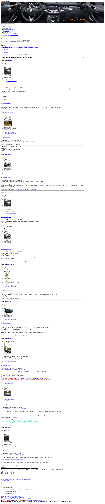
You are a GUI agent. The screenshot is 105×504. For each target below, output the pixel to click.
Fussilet (9, 500)
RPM (8, 427)
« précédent (3, 49)
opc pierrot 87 (10, 338)
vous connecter (8, 38)
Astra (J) (11, 47)
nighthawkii (10, 383)
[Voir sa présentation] (11, 81)
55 (20, 54)
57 (22, 54)
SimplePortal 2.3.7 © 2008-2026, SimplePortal (12, 497)
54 (18, 54)
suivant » (8, 49)
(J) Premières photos (33, 47)
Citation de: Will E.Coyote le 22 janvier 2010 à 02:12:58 (13, 408)
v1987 (15, 501)
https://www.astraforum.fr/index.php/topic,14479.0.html (23, 189)
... (17, 54)
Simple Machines (18, 496)
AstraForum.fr (4, 47)
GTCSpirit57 (39, 500)
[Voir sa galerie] (10, 79)
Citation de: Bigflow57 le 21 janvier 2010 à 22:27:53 (13, 369)
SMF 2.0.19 (3, 496)
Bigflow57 (9, 154)
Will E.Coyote (10, 264)
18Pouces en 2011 (22, 501)
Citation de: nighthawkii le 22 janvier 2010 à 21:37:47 (13, 459)
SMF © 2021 (10, 496)
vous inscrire (17, 38)
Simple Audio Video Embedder (8, 498)
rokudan (9, 301)
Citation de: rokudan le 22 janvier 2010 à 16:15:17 (12, 454)
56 (21, 54)
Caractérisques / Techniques (20, 47)
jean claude (10, 112)
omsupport (9, 60)
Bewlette (32, 500)
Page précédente (9, 54)
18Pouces (27, 500)
